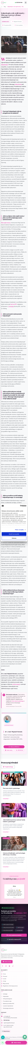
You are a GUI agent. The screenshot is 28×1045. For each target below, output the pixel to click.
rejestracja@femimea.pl (9, 1022)
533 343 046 (20, 750)
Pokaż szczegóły (19, 529)
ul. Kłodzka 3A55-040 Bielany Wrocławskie (10, 1017)
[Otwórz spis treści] (3, 1037)
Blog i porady (6, 983)
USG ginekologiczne (7, 998)
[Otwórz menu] (25, 2)
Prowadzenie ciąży (7, 1001)
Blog (5, 6)
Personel (5, 976)
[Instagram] (6, 966)
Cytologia (5, 994)
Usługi (4, 981)
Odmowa (14, 538)
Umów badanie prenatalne (14, 935)
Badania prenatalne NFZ (8, 1003)
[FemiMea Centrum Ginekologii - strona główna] (4, 2)
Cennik (4, 978)
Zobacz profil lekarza (14, 746)
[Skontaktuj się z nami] (25, 1037)
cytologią (10, 306)
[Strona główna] (1, 6)
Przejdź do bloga (9, 766)
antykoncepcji (16, 684)
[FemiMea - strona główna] (4, 950)
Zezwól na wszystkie (14, 534)
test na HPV (14, 304)
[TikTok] (12, 966)
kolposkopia (4, 64)
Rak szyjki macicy (6, 222)
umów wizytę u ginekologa (17, 701)
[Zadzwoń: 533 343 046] (2, 1042)
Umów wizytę (9, 750)
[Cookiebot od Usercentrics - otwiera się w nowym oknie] (20, 506)
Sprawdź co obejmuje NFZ (15, 939)
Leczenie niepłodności (8, 1006)
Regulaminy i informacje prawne (10, 986)
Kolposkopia (5, 996)
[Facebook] (2, 966)
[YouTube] (9, 966)
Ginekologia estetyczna (8, 1008)
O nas (4, 974)
